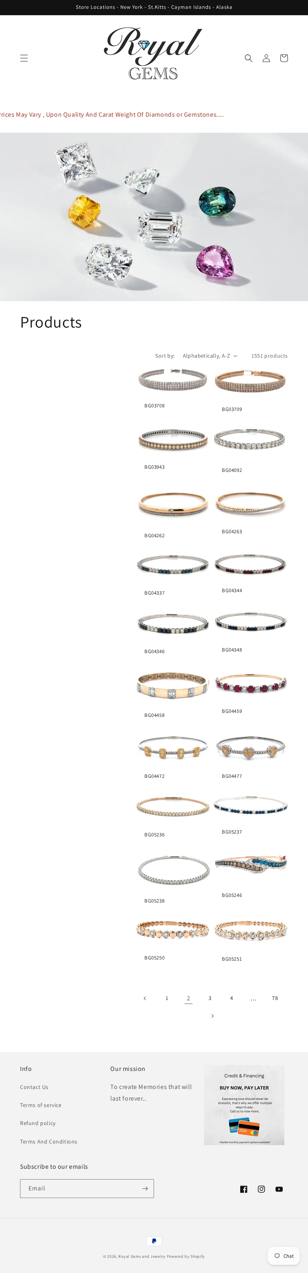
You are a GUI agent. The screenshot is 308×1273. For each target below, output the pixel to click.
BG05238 (154, 901)
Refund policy (38, 1123)
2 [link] (188, 998)
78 (275, 998)
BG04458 (154, 715)
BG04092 (232, 470)
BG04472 (154, 776)
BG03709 (232, 409)
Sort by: (164, 355)
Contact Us (34, 1087)
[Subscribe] (145, 1188)
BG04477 (232, 776)
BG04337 (154, 593)
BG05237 (232, 832)
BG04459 (232, 711)
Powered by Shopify (186, 1256)
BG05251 (232, 959)
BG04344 (232, 590)
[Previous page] (145, 998)
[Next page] (212, 1016)
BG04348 (232, 650)
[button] (24, 58)
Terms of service (41, 1105)
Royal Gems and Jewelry (141, 1256)
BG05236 (154, 835)
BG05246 (232, 895)
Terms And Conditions (48, 1141)
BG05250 (154, 958)
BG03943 (154, 467)
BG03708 (154, 406)
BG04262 (154, 535)
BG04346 (154, 651)
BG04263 (232, 531)
